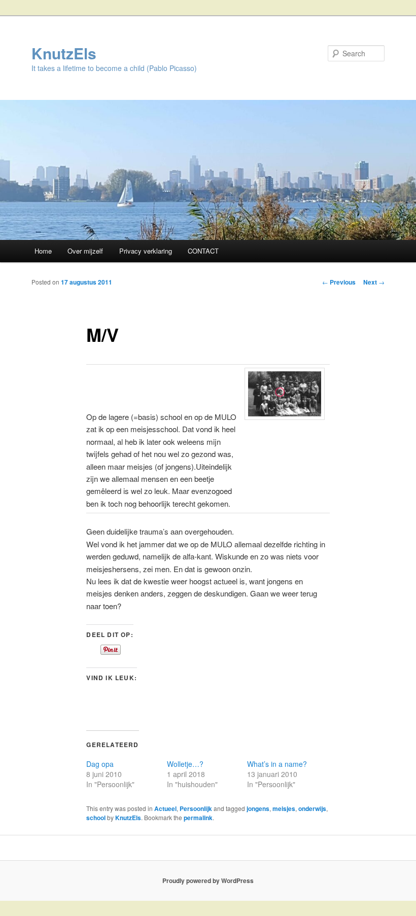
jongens (258, 808)
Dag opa (100, 764)
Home (43, 251)
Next (374, 282)
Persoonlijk (196, 808)
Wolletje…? (185, 764)
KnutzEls (63, 53)
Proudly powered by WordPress (208, 880)
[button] (285, 394)
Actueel (165, 808)
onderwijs (312, 808)
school (96, 817)
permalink (198, 817)
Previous (339, 282)
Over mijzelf (85, 251)
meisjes (283, 808)
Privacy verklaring (145, 251)
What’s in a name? (277, 764)
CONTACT (203, 251)
